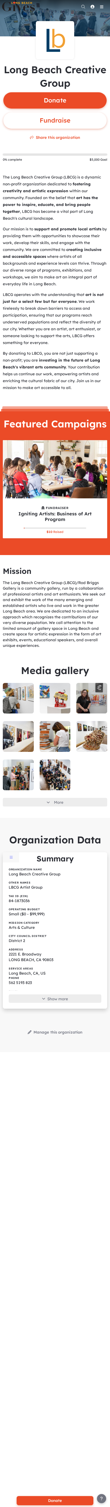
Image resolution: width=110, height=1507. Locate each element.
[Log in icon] (92, 6)
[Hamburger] (101, 6)
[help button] (101, 1498)
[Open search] (83, 6)
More (58, 802)
